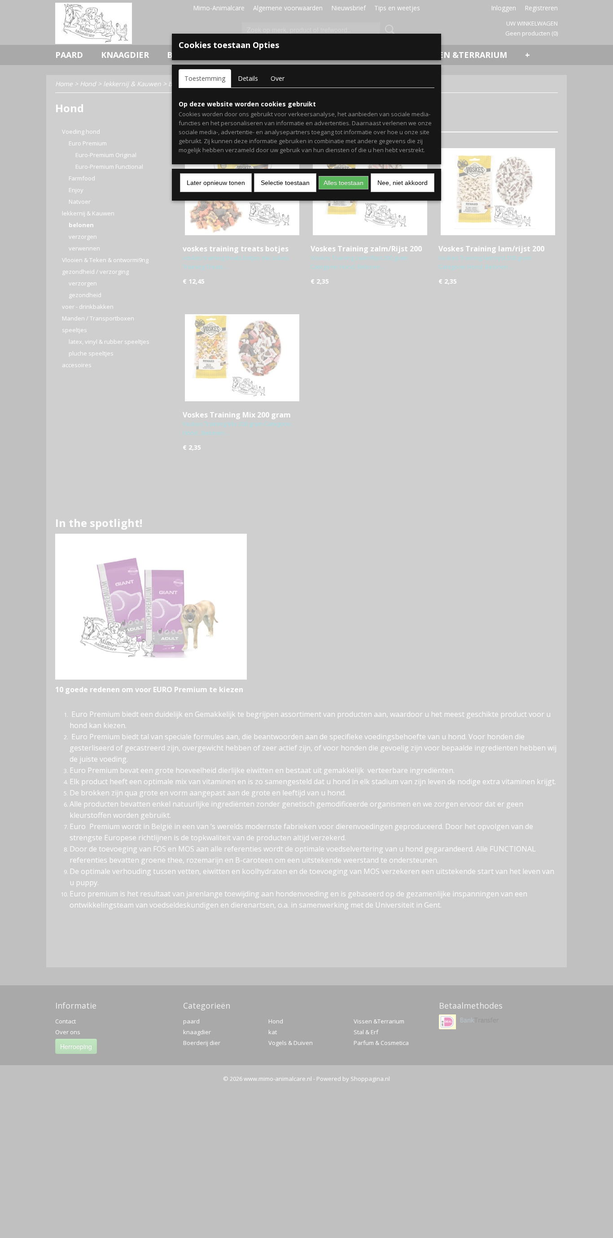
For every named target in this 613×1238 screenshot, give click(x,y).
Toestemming (204, 78)
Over (278, 78)
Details (248, 78)
